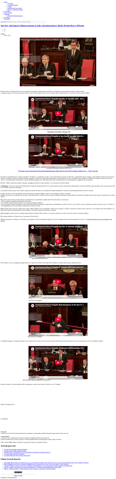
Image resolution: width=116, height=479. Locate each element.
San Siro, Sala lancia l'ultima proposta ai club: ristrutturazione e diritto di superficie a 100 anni (42, 25)
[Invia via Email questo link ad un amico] (4, 31)
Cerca (7, 22)
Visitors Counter (18, 475)
